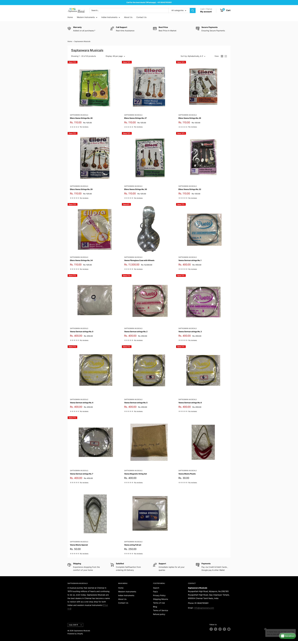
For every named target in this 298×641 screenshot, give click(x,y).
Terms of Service (160, 610)
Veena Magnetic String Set (135, 474)
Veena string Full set (132, 545)
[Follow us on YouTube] (228, 629)
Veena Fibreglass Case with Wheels (139, 260)
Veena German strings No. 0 (81, 331)
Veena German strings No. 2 (135, 331)
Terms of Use (159, 603)
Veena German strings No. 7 (81, 474)
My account (206, 11)
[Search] (193, 10)
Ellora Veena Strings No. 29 (81, 189)
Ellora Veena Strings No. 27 (135, 118)
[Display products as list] (226, 56)
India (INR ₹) (73, 625)
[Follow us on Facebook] (211, 629)
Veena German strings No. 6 (190, 403)
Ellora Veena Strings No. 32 (189, 189)
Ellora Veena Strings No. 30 (135, 189)
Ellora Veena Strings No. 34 (81, 260)
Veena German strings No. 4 (81, 403)
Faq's (155, 591)
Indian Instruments (109, 17)
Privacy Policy (159, 595)
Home (70, 17)
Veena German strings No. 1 (189, 260)
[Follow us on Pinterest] (224, 629)
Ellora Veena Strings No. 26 (81, 118)
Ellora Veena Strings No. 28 (189, 118)
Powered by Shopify (75, 634)
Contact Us (141, 17)
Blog (155, 607)
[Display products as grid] (222, 56)
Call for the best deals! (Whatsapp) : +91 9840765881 (149, 2)
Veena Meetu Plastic (187, 474)
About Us (128, 17)
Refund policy (159, 614)
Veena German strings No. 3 (190, 331)
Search (156, 588)
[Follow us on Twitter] (215, 629)
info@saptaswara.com (204, 608)
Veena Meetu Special (79, 545)
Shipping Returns (160, 599)
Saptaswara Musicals (82, 41)
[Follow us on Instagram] (220, 629)
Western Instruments (86, 17)
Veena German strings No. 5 (135, 403)
